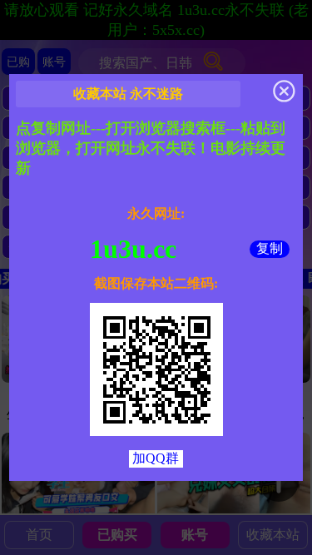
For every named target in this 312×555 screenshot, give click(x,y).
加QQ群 (155, 458)
